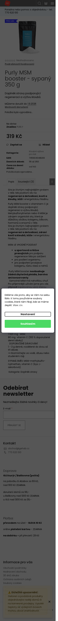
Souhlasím (27, 324)
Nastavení (28, 314)
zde (21, 305)
